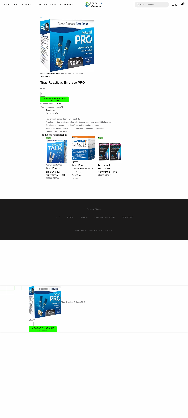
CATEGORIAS (65, 4)
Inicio (42, 73)
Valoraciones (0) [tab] (52, 113)
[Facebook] (173, 5)
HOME (6, 4)
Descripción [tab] (50, 110)
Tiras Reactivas (52, 73)
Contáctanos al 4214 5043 (46, 4)
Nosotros (26, 4)
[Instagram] (176, 5)
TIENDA (16, 4)
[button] (72, 4)
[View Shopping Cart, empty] (182, 4)
